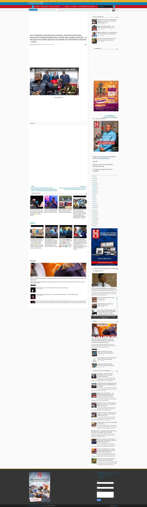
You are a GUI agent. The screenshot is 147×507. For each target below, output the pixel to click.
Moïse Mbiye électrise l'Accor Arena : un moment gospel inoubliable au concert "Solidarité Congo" (57, 285)
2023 (94, 182)
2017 (94, 218)
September (94, 191)
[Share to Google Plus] (44, 237)
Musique (67, 6)
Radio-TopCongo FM (62, 1)
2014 (94, 223)
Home (33, 6)
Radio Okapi (70, 1)
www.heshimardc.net (104, 158)
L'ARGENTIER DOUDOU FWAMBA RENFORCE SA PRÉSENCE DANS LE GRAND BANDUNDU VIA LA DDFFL (113, 10)
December (94, 186)
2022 (94, 184)
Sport (46, 1)
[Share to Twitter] (42, 237)
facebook (105, 1)
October (94, 189)
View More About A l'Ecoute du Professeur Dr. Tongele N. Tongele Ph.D (104, 317)
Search (114, 6)
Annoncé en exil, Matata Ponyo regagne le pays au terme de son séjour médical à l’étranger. (38, 241)
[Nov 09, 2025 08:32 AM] (87, 10)
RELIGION (81, 1)
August (93, 193)
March (93, 203)
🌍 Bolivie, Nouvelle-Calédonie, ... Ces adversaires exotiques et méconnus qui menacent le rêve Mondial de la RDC (105, 395)
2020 (94, 212)
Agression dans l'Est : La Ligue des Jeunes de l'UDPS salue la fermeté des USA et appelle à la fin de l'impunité (59, 10)
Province (87, 1)
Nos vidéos (48, 44)
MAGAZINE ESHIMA (110, 115)
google (107, 1)
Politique (37, 6)
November (94, 188)
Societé (75, 1)
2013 (94, 225)
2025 (94, 178)
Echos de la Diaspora (56, 6)
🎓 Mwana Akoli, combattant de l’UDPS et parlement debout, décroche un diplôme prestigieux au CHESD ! (107, 34)
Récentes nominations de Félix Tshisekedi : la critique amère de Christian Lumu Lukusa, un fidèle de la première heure (106, 441)
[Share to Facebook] (40, 237)
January (94, 207)
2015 (94, 221)
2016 (94, 219)
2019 (94, 214)
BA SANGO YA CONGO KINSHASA (36, 2)
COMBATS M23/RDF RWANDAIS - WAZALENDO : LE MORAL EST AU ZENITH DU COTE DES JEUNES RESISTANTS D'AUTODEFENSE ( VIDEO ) (52, 242)
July (93, 195)
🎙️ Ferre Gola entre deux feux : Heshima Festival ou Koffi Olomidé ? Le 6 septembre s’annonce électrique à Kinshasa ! (107, 40)
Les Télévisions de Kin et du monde (86, 6)
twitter (103, 1)
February (94, 205)
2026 (94, 176)
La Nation (41, 1)
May (93, 199)
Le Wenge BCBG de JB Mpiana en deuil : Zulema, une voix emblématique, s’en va (53, 299)
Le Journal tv (74, 6)
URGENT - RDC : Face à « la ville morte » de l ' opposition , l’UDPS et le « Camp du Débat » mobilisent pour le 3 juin (107, 21)
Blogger (117, 505)
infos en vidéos (42, 44)
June (93, 197)
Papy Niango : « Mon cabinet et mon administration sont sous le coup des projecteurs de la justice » (105, 375)
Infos (44, 6)
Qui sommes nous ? (33, 1)
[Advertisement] (58, 23)
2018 (94, 216)
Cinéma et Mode (53, 1)
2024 (94, 180)
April (93, 201)
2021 (94, 210)
